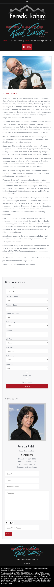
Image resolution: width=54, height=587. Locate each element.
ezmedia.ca (34, 559)
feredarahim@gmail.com (40, 40)
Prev (7, 94)
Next (13, 94)
